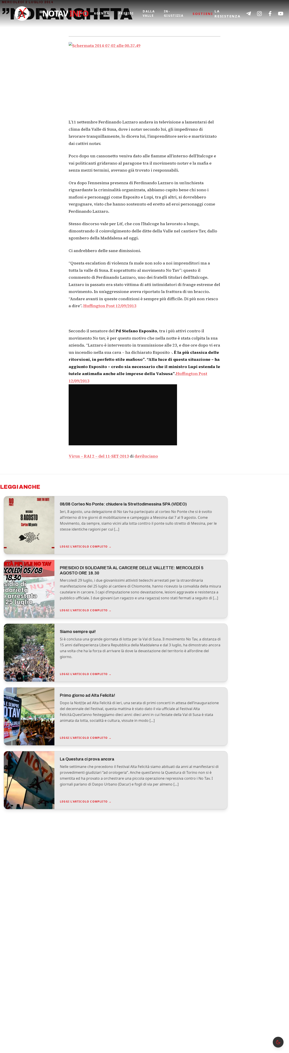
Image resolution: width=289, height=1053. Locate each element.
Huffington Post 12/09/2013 (109, 306)
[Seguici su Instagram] (259, 13)
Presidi (126, 13)
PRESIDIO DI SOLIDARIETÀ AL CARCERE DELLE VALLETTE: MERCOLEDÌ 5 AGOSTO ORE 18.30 (131, 570)
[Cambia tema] (278, 1042)
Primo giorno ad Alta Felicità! (87, 695)
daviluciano (146, 456)
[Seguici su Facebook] (270, 13)
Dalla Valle (149, 13)
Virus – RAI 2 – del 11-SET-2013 (99, 456)
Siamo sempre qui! (78, 631)
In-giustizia (174, 13)
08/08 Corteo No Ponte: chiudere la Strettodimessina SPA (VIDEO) (123, 504)
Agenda (102, 13)
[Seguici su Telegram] (248, 13)
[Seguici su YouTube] (280, 13)
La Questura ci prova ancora (87, 759)
